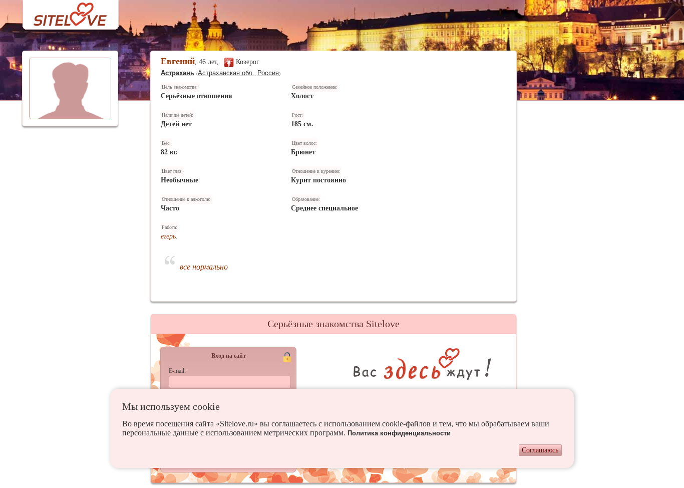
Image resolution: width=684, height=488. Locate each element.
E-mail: (177, 370)
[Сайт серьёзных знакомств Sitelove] (62, 12)
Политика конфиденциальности (399, 433)
